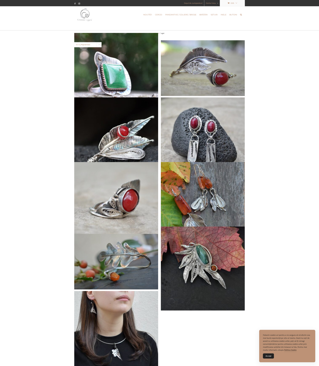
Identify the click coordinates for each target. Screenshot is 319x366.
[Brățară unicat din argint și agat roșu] (203, 68)
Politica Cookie (290, 350)
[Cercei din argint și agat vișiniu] (203, 139)
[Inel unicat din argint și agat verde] (116, 75)
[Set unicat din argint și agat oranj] (203, 204)
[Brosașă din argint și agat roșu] (116, 139)
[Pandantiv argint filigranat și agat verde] (203, 268)
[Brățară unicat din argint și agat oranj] (116, 261)
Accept (268, 356)
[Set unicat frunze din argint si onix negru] (116, 333)
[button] (241, 14)
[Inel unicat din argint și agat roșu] (116, 204)
